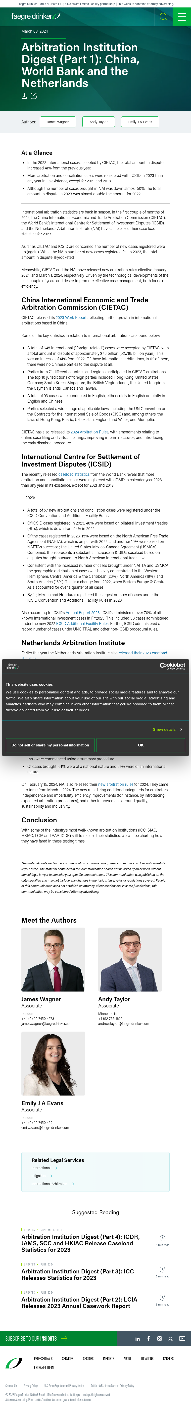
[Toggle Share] (34, 96)
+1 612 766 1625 (110, 1018)
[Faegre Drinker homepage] (35, 16)
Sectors (88, 1358)
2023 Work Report (71, 317)
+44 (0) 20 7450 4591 (37, 1122)
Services (67, 1358)
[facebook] (148, 1338)
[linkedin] (137, 1338)
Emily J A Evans (140, 121)
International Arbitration (49, 1183)
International (41, 1167)
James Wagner (58, 121)
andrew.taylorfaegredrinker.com (123, 1023)
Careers (168, 1358)
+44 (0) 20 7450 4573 (37, 1018)
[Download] (24, 96)
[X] (170, 1338)
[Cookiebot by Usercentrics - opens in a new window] (163, 666)
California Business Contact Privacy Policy (112, 1386)
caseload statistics (74, 474)
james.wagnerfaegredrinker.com (47, 1023)
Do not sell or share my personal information (50, 745)
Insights (108, 1358)
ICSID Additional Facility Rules (82, 623)
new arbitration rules (115, 784)
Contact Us (11, 1386)
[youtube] (182, 1338)
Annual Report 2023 (83, 612)
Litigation (39, 1175)
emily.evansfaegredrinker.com (45, 1127)
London (27, 1013)
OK (141, 745)
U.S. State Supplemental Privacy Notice (64, 1386)
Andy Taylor (99, 121)
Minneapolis (107, 1013)
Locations (147, 1358)
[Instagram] (159, 1338)
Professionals (43, 1358)
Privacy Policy (31, 1386)
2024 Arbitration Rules (89, 431)
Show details (164, 729)
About (127, 1358)
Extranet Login (44, 1367)
